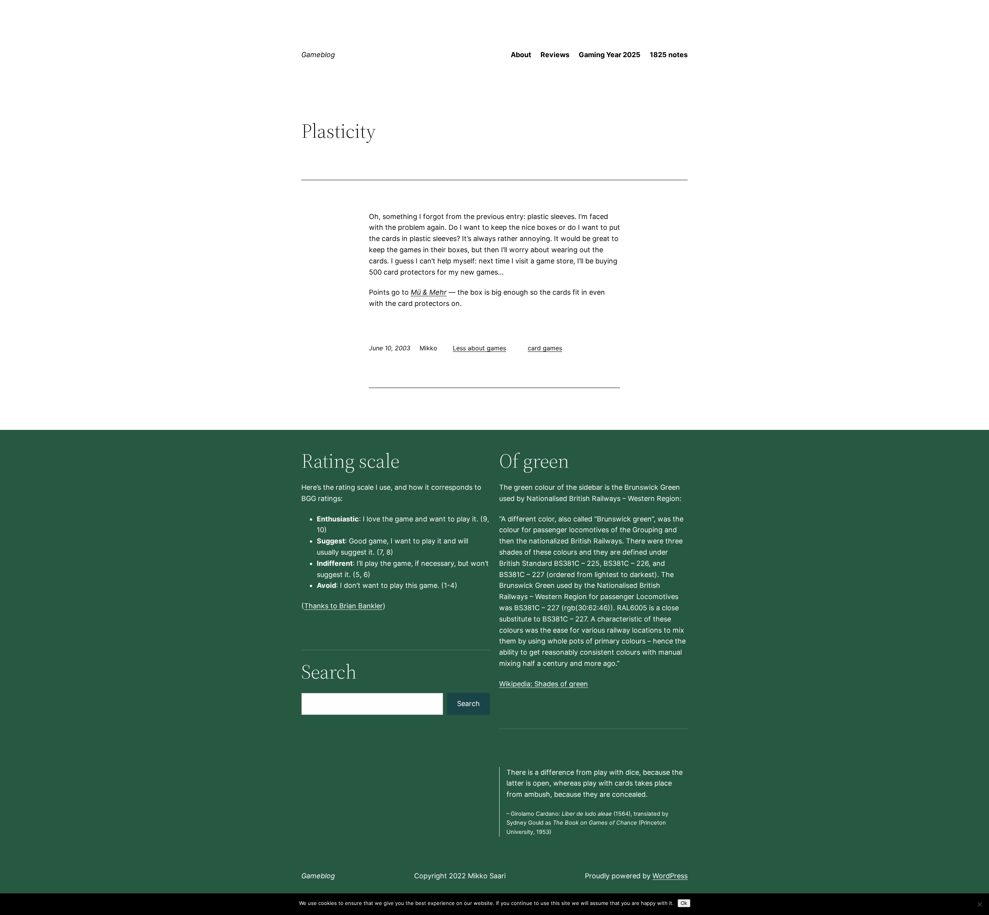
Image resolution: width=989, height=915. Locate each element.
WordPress (670, 876)
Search (468, 703)
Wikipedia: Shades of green (543, 684)
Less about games (479, 348)
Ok (684, 903)
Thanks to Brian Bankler (343, 606)
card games (545, 348)
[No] (979, 904)
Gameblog (318, 55)
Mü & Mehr (429, 292)
